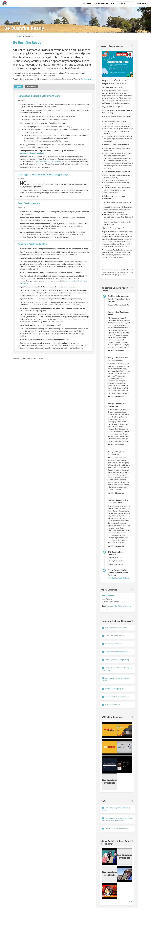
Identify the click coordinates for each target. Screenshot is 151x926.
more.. (131, 901)
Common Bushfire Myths (32, 244)
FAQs (103, 801)
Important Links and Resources (116, 621)
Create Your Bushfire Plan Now (115, 636)
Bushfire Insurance (28, 203)
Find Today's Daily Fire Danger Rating (117, 660)
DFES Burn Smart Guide (112, 705)
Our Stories (31, 87)
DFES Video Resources (112, 717)
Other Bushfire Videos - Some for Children (116, 842)
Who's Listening (109, 589)
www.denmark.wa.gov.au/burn (32, 153)
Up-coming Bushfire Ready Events (114, 289)
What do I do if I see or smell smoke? (117, 829)
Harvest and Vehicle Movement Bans (38, 95)
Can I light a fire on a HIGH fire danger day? (42, 174)
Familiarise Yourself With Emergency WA (118, 652)
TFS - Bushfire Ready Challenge (119, 578)
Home (19, 36)
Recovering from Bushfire (113, 644)
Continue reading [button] (87, 79)
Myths (18, 87)
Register (145, 3)
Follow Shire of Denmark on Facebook (117, 697)
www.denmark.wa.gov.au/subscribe (48, 161)
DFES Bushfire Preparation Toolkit (116, 628)
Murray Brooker (108, 595)
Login (139, 3)
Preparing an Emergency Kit (114, 689)
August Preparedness (112, 46)
